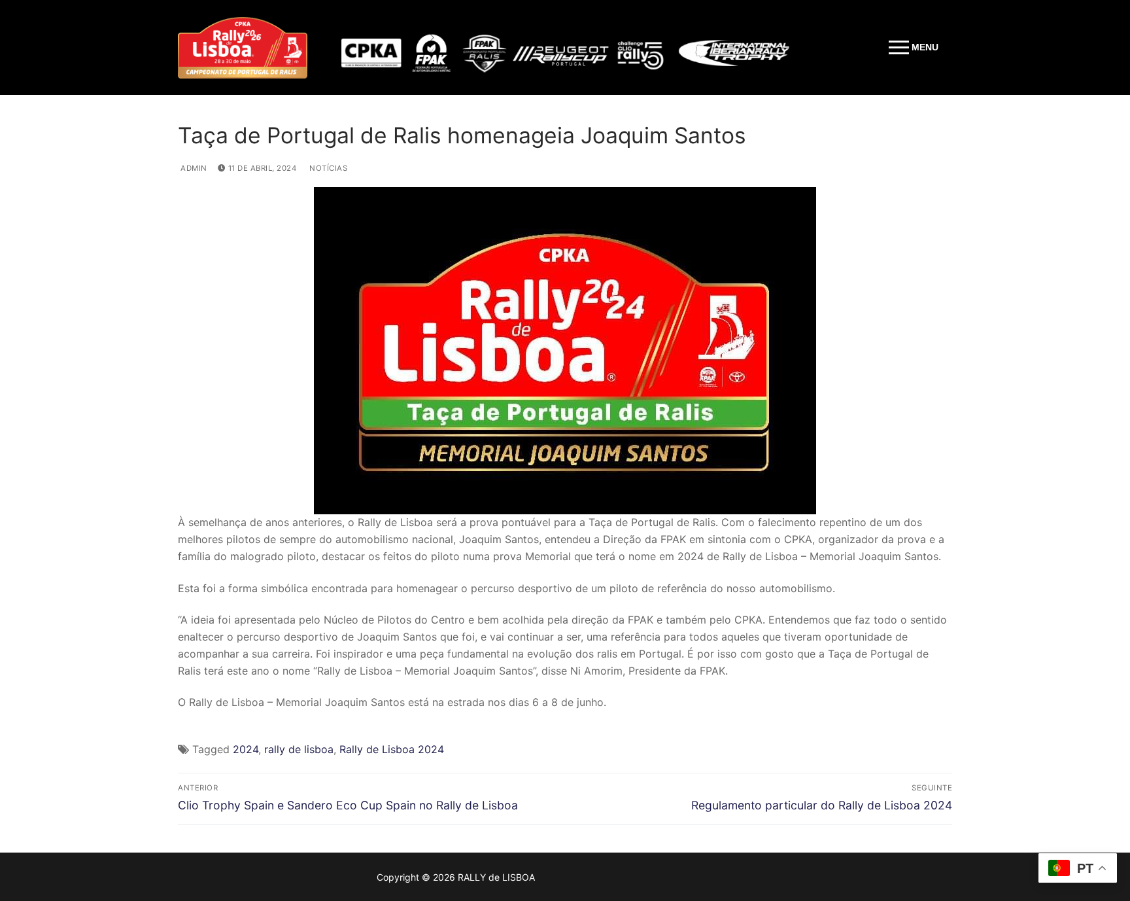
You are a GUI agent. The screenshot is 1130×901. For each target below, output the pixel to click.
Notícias (327, 168)
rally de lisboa (299, 749)
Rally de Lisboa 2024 (391, 749)
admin (193, 168)
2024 (245, 749)
